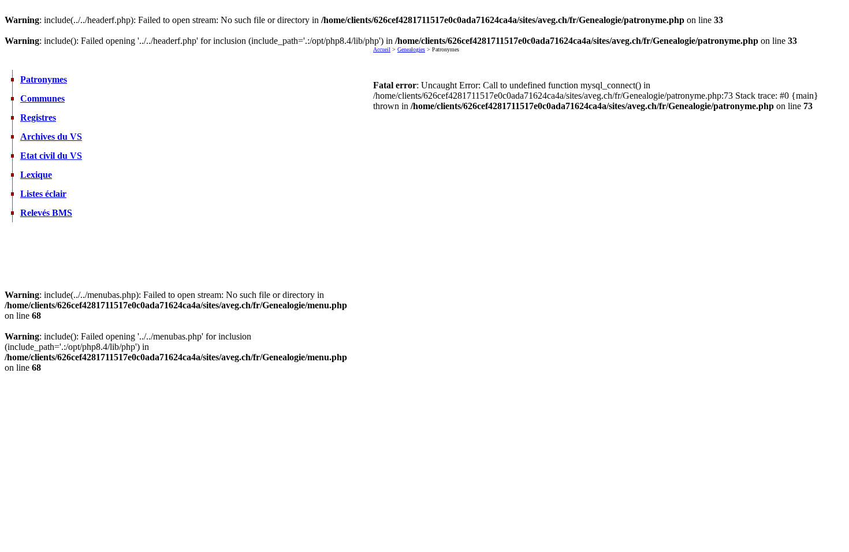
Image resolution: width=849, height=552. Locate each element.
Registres (38, 117)
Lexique (36, 175)
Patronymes (43, 79)
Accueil (381, 49)
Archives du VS (51, 136)
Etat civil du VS (51, 156)
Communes (42, 98)
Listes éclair (43, 194)
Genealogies (411, 49)
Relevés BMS (46, 213)
